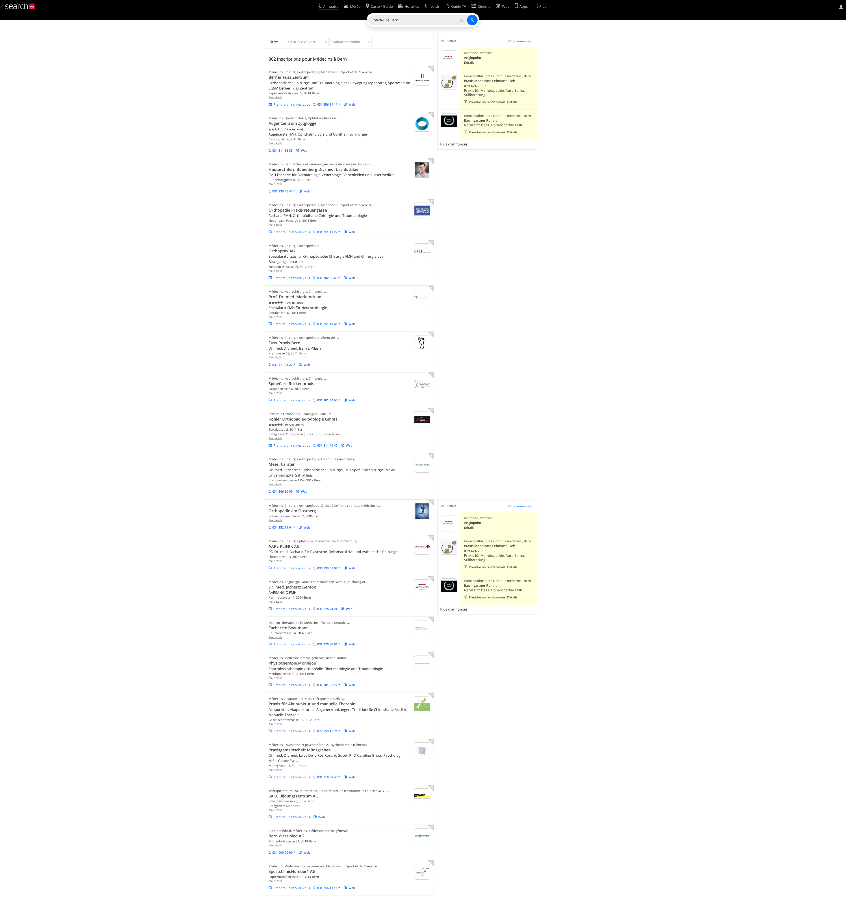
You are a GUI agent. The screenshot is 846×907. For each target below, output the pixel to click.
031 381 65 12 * (328, 685)
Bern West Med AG (286, 835)
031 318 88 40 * (328, 777)
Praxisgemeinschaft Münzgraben (300, 749)
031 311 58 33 (282, 150)
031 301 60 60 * (328, 400)
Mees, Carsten (282, 464)
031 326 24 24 (327, 609)
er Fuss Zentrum (289, 77)
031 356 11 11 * (328, 104)
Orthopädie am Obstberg (292, 510)
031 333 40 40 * (283, 191)
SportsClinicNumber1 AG (292, 871)
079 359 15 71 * (328, 731)
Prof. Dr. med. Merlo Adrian (295, 296)
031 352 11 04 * (283, 527)
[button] (307, 42)
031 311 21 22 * (283, 365)
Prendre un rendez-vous (291, 104)
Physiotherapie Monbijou (292, 663)
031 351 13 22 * (328, 232)
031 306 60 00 (282, 491)
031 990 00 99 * (283, 852)
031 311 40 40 (327, 445)
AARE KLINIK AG (284, 546)
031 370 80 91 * (328, 644)
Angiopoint (472, 57)
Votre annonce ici (520, 41)
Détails (469, 62)
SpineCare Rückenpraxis (291, 383)
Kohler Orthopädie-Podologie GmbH (303, 419)
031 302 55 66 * (328, 278)
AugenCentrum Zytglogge (292, 123)
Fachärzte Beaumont (288, 627)
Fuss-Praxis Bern (284, 342)
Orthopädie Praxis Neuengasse (298, 210)
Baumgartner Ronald (480, 120)
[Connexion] (841, 6)
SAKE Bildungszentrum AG (293, 796)
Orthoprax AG (282, 250)
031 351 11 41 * (328, 324)
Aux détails (275, 97)
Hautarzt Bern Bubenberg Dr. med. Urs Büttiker (314, 169)
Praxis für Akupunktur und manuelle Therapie (312, 703)
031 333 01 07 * (328, 568)
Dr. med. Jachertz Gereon (292, 587)
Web (352, 104)
